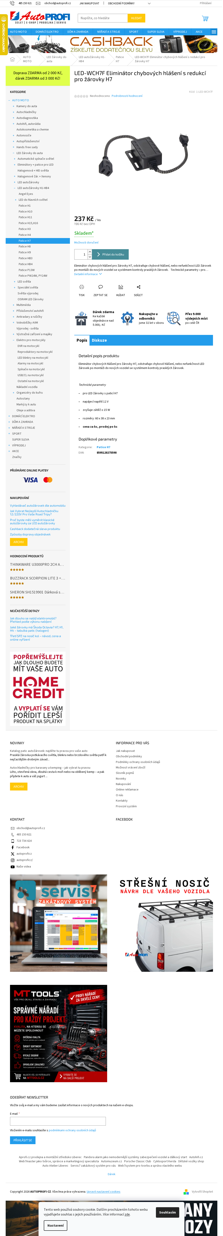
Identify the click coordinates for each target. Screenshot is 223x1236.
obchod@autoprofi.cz (31, 828)
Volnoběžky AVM (27, 323)
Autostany (23, 398)
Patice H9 (25, 252)
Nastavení (55, 1225)
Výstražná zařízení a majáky (34, 334)
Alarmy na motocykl (30, 363)
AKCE (15, 451)
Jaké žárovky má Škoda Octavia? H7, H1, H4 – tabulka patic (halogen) (36, 629)
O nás (119, 795)
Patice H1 (25, 206)
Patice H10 (25, 211)
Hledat (136, 18)
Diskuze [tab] (99, 340)
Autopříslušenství (28, 141)
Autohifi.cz (196, 1157)
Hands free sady (27, 147)
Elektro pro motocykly (31, 340)
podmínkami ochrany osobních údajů (72, 1130)
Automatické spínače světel (36, 159)
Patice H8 (25, 246)
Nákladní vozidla (27, 387)
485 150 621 (24, 834)
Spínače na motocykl (31, 369)
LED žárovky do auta (30, 153)
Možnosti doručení (86, 243)
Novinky (121, 779)
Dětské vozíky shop (191, 1161)
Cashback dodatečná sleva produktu (35, 528)
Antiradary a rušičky (29, 317)
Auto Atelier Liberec (55, 1166)
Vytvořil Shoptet (202, 1192)
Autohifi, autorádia (29, 124)
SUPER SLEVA (20, 439)
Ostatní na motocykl (31, 381)
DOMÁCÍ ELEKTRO (23, 416)
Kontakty (122, 801)
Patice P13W (27, 270)
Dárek (111, 1174)
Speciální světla (28, 287)
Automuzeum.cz (111, 1161)
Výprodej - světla (28, 328)
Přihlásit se (23, 1140)
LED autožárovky (28, 182)
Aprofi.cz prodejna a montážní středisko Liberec (50, 1157)
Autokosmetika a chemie (33, 129)
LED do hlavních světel (33, 200)
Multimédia (24, 305)
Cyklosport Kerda (164, 1161)
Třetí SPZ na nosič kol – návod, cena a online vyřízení (35, 637)
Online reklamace (127, 789)
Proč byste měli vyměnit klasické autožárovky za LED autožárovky (32, 521)
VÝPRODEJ (19, 445)
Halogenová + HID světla (33, 170)
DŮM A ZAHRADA (22, 422)
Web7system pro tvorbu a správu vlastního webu (150, 1166)
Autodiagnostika (27, 118)
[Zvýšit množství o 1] (90, 251)
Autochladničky (26, 112)
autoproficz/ (25, 860)
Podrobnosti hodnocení (127, 96)
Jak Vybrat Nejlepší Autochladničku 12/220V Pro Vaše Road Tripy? (34, 512)
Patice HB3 (25, 258)
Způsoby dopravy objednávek (30, 534)
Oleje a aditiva (26, 410)
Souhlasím (167, 1212)
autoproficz (24, 854)
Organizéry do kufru (30, 393)
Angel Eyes (26, 194)
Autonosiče (24, 135)
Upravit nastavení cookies (103, 1192)
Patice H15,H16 (28, 223)
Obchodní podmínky (121, 3)
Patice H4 (25, 235)
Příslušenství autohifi (30, 311)
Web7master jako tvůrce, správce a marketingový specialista (59, 1161)
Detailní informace (86, 274)
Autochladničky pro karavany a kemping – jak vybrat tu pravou (50, 768)
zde (127, 1214)
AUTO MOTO (20, 100)
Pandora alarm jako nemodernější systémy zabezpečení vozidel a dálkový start (135, 1157)
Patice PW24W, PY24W (33, 276)
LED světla (24, 281)
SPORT (17, 434)
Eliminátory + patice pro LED (36, 165)
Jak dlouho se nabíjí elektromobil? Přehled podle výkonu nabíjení (33, 620)
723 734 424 (24, 841)
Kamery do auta (27, 106)
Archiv (19, 542)
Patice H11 (25, 217)
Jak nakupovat (89, 3)
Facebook (23, 847)
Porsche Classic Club (137, 1161)
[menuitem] (18, 31)
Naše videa (24, 866)
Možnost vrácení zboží (130, 767)
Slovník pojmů (125, 773)
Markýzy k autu (26, 404)
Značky (17, 457)
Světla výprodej (28, 293)
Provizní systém (126, 806)
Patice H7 (25, 241)
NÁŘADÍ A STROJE (23, 428)
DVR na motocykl (28, 346)
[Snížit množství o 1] (90, 256)
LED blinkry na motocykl (33, 358)
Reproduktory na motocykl (35, 352)
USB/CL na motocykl (31, 375)
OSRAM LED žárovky (31, 299)
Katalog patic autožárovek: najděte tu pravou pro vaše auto (49, 751)
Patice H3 (25, 229)
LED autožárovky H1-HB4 (33, 188)
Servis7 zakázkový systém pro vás (93, 1166)
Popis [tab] (81, 340)
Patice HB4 (25, 264)
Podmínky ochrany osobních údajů (138, 762)
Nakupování (123, 784)
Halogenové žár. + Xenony (34, 176)
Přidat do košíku (113, 254)
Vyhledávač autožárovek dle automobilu (38, 505)
